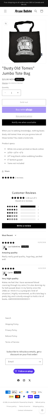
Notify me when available (24, 122)
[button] (5, 11)
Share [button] (7, 171)
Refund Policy (11, 336)
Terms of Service (12, 342)
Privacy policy (12, 406)
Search (8, 318)
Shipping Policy (12, 324)
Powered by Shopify (26, 402)
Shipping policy (38, 406)
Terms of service (24, 406)
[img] (8, 242)
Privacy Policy (11, 330)
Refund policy (40, 402)
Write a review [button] (24, 225)
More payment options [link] (24, 116)
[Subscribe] (40, 362)
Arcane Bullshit (13, 402)
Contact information (25, 410)
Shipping (5, 83)
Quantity (5, 87)
